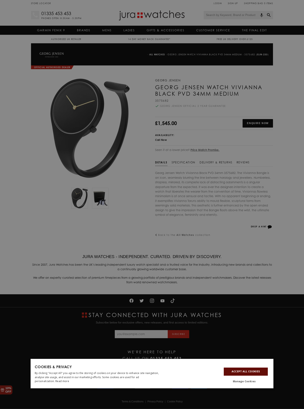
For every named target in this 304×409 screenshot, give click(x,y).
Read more (62, 381)
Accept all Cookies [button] (246, 371)
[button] (245, 381)
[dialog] (152, 373)
